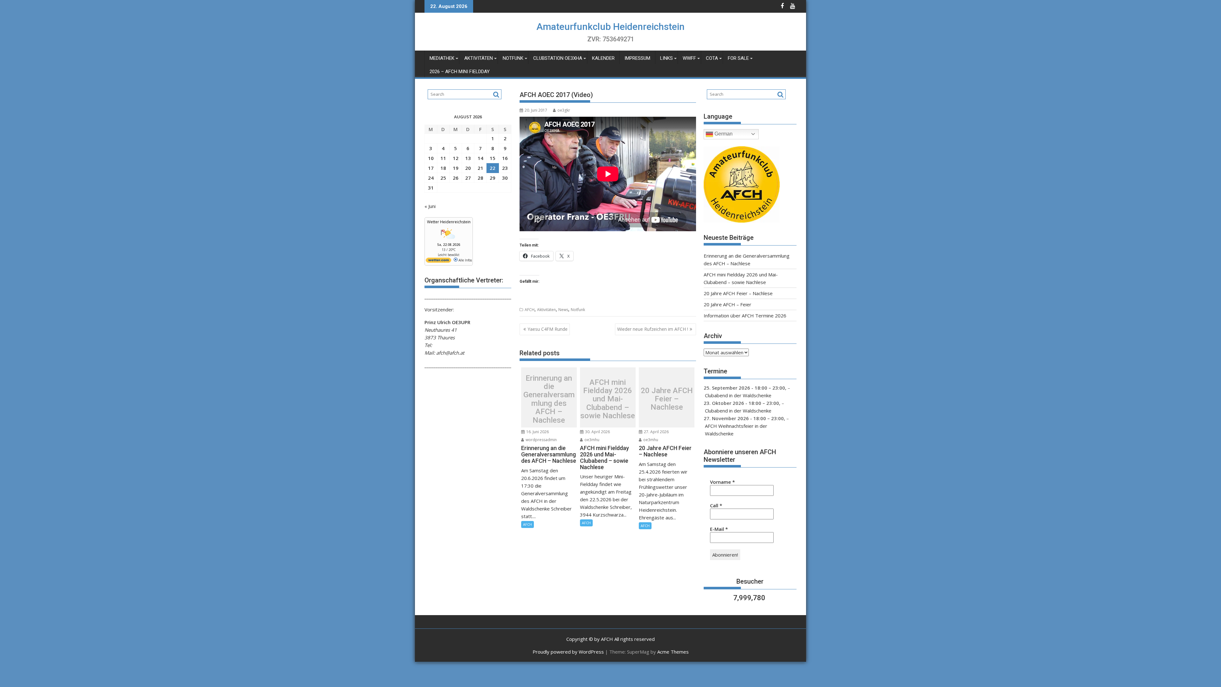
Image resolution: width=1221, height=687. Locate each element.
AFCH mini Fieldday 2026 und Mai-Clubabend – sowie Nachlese (607, 399)
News (563, 309)
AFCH (530, 309)
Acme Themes (673, 652)
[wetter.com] (438, 261)
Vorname (722, 482)
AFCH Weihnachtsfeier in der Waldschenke (736, 430)
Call (716, 505)
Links (666, 58)
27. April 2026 (656, 431)
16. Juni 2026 (537, 431)
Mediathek (442, 58)
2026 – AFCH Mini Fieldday (460, 71)
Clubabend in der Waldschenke (738, 395)
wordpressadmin (541, 439)
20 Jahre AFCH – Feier (727, 304)
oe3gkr (563, 110)
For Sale (738, 58)
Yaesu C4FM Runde (548, 329)
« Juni (430, 206)
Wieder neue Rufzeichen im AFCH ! (652, 329)
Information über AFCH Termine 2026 (745, 315)
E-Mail (719, 529)
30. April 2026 (597, 431)
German (723, 133)
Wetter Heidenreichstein (449, 222)
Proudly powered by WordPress (568, 652)
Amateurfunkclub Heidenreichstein (610, 26)
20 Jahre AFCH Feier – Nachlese (667, 399)
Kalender (603, 58)
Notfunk (513, 58)
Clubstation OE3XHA (557, 58)
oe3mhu (591, 439)
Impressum (637, 58)
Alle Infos (465, 260)
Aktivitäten (478, 58)
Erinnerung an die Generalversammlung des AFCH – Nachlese (549, 399)
